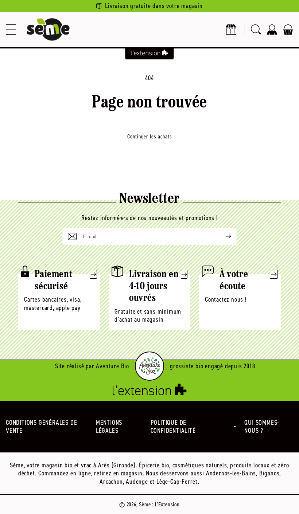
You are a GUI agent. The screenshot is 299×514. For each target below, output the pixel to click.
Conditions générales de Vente (41, 426)
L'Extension (167, 504)
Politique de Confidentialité (173, 426)
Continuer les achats (149, 136)
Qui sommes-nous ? (261, 426)
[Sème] (48, 29)
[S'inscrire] (222, 236)
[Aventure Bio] (149, 366)
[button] (11, 29)
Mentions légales (109, 426)
